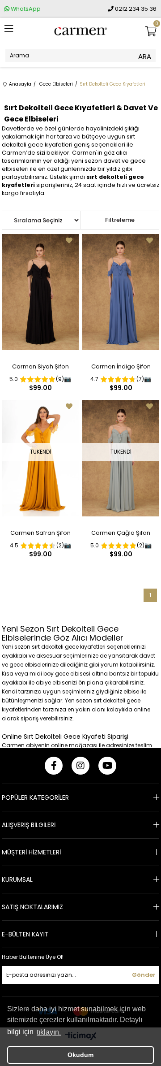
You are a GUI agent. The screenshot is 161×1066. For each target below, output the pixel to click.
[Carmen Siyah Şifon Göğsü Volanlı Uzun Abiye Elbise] (40, 292)
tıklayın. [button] (49, 1032)
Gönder (144, 975)
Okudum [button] (80, 1054)
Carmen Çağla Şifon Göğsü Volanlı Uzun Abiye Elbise (121, 535)
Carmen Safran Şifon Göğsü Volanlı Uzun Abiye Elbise (40, 535)
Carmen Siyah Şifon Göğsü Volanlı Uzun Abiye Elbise (40, 368)
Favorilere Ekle (69, 240)
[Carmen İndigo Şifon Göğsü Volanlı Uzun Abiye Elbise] (121, 292)
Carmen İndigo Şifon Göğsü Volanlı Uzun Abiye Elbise (121, 368)
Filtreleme (120, 220)
